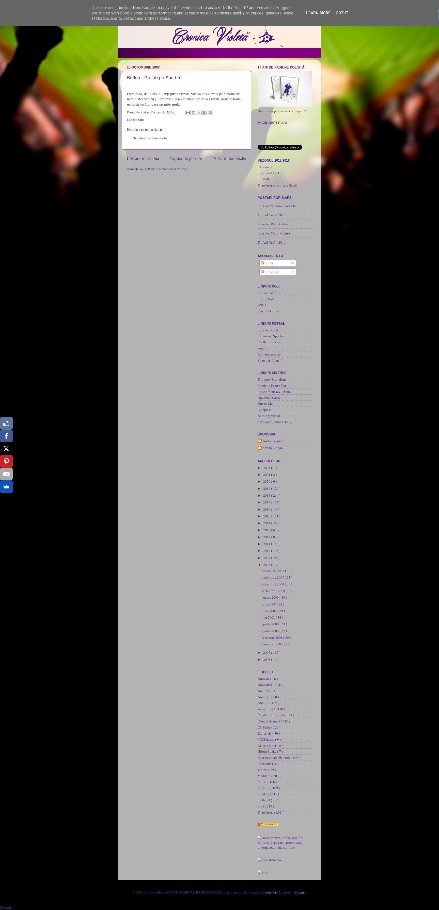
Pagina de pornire (185, 158)
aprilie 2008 (270, 624)
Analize (263, 690)
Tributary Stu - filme (272, 379)
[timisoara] (270, 859)
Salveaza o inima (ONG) (275, 421)
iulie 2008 (269, 604)
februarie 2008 (272, 637)
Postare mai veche (229, 158)
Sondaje (264, 794)
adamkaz (271, 892)
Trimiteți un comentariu (150, 138)
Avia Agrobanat (269, 415)
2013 (267, 530)
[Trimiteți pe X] (199, 112)
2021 (267, 474)
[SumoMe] (6, 486)
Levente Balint (268, 330)
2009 (267, 557)
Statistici (264, 800)
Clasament (265, 167)
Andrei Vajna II (274, 441)
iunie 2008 (269, 611)
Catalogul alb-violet (272, 715)
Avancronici (267, 709)
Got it (342, 13)
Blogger (300, 892)
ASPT (262, 305)
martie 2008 (270, 631)
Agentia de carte (269, 397)
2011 (267, 544)
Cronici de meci (269, 721)
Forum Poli (266, 299)
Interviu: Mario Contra (274, 233)
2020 (267, 481)
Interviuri (265, 763)
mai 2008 (269, 617)
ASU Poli (265, 703)
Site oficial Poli (268, 293)
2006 (267, 659)
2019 (267, 488)
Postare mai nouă (143, 158)
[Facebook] (6, 436)
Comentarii (272, 271)
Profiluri (264, 788)
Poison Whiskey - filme (274, 391)
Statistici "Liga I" (270, 360)
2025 (267, 467)
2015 (267, 516)
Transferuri (266, 812)
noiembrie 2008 (273, 577)
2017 (267, 502)
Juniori (263, 769)
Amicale (264, 678)
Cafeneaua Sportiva (271, 336)
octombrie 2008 (273, 584)
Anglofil (264, 348)
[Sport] (264, 872)
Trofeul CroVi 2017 (272, 215)
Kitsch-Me (265, 403)
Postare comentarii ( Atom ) (167, 168)
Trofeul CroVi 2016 (272, 242)
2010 (267, 550)
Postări (269, 263)
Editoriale (265, 733)
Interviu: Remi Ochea (273, 224)
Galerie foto (266, 745)
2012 (267, 537)
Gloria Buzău (267, 751)
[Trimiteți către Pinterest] (210, 112)
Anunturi (264, 697)
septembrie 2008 (274, 590)
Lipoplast (264, 409)
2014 (267, 523)
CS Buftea (265, 727)
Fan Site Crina (268, 311)
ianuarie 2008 (272, 644)
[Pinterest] (6, 461)
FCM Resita (266, 739)
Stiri (141, 119)
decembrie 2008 (273, 570)
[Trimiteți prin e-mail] (188, 112)
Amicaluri (265, 684)
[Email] (6, 474)
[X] (6, 448)
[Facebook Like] (6, 423)
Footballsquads (268, 342)
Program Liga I (268, 173)
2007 (267, 652)
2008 (267, 564)
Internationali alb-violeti (275, 757)
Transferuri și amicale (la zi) (277, 185)
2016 (267, 509)
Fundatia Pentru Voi (272, 385)
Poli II (263, 782)
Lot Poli (263, 179)
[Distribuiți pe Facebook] (204, 112)
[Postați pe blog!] (193, 112)
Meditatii (264, 775)
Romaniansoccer (269, 354)
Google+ (7, 907)
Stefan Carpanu (274, 448)
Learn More (318, 13)
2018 (267, 495)
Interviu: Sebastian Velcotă (277, 206)
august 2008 (270, 597)
